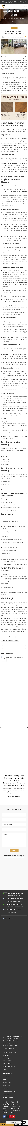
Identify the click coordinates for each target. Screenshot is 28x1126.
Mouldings (6, 1058)
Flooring (22, 18)
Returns (5, 1088)
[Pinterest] (10, 1116)
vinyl (18, 636)
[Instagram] (7, 1116)
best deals (20, 2)
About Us (6, 1077)
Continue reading (14, 796)
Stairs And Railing (8, 1061)
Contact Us (6, 1094)
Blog (4, 1079)
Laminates (6, 1055)
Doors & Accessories (9, 1066)
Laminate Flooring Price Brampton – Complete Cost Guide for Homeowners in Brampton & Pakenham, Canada (14, 780)
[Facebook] (4, 1116)
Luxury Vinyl (7, 1063)
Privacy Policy (7, 1085)
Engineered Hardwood (10, 1052)
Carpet (5, 1069)
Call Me (3, 1124)
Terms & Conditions (9, 1091)
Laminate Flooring (8, 636)
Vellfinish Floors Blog (13, 18)
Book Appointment (21, 1124)
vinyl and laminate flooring (12, 602)
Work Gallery (7, 1082)
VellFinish (6, 37)
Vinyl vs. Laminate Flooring (10, 640)
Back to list (14, 646)
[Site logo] (3, 6)
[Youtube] (13, 1116)
